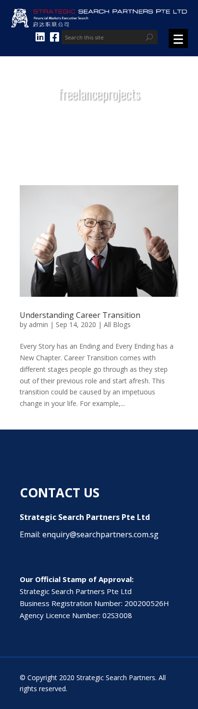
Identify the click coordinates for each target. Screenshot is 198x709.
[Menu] (178, 38)
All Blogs (117, 324)
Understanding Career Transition (80, 315)
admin (38, 324)
